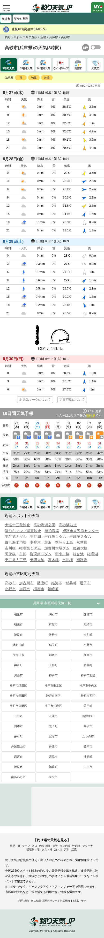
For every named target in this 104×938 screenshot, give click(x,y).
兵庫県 (53, 37)
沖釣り (76, 845)
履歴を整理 (21, 18)
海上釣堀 (65, 845)
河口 (34, 845)
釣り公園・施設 (48, 845)
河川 (66, 849)
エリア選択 (30, 37)
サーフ (26, 845)
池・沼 (58, 849)
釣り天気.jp (12, 37)
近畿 (43, 37)
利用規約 (23, 900)
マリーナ (87, 845)
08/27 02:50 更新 (90, 85)
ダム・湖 (47, 849)
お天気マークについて (35, 399)
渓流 (74, 849)
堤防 (12, 845)
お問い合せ (79, 900)
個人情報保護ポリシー (44, 900)
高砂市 (5, 19)
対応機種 (65, 900)
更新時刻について (72, 399)
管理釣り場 (33, 849)
